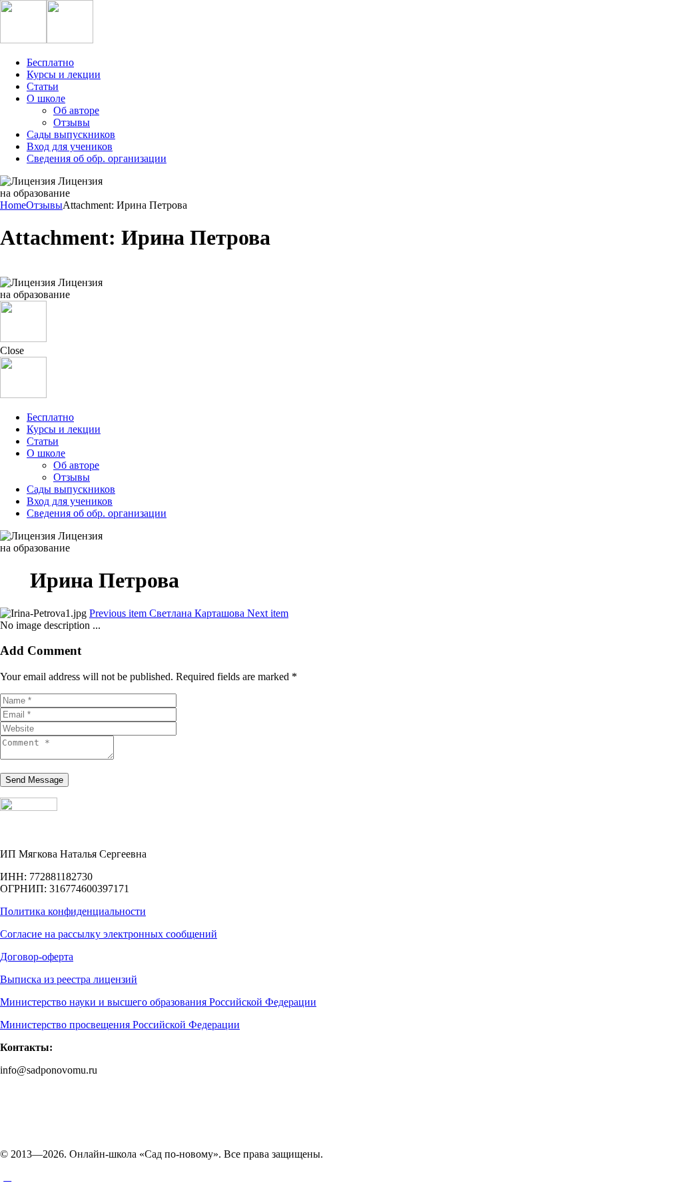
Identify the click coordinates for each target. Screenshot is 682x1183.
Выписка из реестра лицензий (68, 979)
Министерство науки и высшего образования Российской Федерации (158, 1002)
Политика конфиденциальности (73, 911)
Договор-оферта (36, 956)
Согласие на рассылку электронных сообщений (108, 934)
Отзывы (44, 205)
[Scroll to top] (7, 1176)
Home (13, 205)
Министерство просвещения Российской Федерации (120, 1024)
